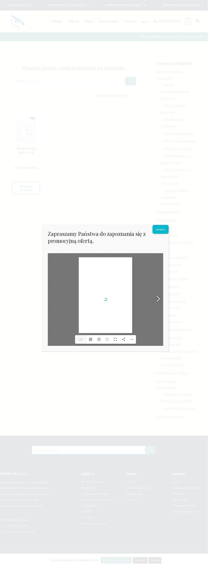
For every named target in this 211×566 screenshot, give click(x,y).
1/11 (81, 339)
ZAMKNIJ (160, 229)
